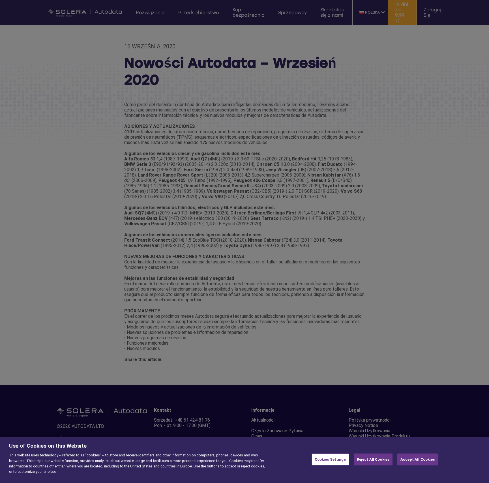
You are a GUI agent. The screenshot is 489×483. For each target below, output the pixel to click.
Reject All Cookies (373, 459)
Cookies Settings (330, 459)
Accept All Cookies (417, 459)
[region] (244, 460)
